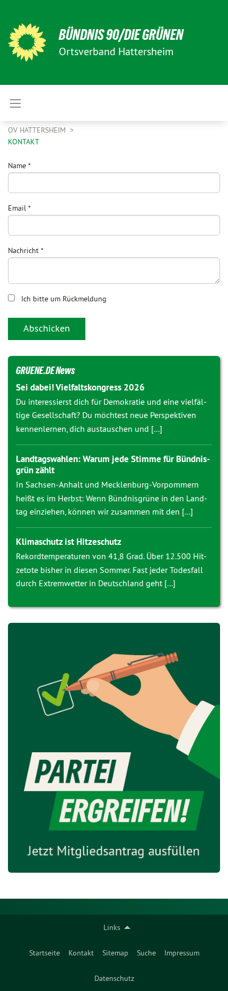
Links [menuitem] (111, 927)
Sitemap (115, 953)
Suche (146, 953)
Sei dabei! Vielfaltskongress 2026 (80, 387)
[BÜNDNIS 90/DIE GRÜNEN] (27, 42)
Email (19, 208)
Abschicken (46, 328)
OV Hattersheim (38, 130)
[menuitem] (44, 953)
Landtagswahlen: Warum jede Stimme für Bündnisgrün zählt (113, 464)
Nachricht (25, 250)
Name (19, 165)
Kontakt (81, 953)
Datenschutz (114, 978)
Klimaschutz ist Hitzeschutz (68, 541)
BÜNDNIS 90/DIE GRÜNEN (121, 35)
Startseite (44, 953)
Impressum (181, 953)
